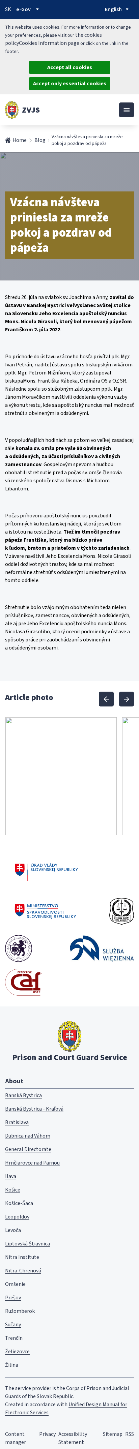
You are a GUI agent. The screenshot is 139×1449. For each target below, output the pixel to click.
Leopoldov (17, 1216)
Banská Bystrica (23, 1095)
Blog (40, 140)
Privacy (47, 1434)
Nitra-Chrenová (23, 1270)
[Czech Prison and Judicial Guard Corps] (121, 911)
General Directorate (28, 1149)
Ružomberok (20, 1311)
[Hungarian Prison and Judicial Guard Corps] (18, 948)
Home (19, 140)
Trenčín (14, 1338)
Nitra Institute (22, 1257)
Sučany (13, 1324)
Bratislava (17, 1122)
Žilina (11, 1365)
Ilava (10, 1176)
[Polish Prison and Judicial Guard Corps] (102, 948)
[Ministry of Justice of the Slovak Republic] (45, 911)
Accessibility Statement (72, 1438)
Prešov (13, 1297)
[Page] (12, 110)
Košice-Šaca (19, 1203)
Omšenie (15, 1284)
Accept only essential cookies (69, 83)
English (113, 9)
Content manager (15, 1438)
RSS (129, 1434)
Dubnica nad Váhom (27, 1136)
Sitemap (112, 1434)
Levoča (13, 1230)
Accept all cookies (69, 67)
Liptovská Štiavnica (27, 1243)
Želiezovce (17, 1351)
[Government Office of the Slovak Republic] (46, 871)
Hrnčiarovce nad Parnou (32, 1163)
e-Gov (23, 9)
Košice (12, 1190)
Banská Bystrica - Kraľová (34, 1109)
